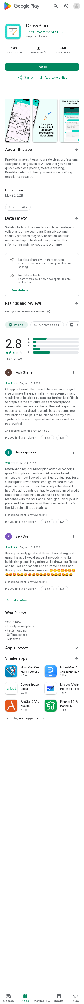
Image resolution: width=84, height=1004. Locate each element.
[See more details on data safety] (20, 290)
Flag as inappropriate (25, 718)
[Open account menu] (77, 6)
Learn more (25, 263)
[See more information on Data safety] (76, 218)
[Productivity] (18, 207)
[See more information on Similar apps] (76, 658)
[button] (45, 52)
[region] (42, 50)
